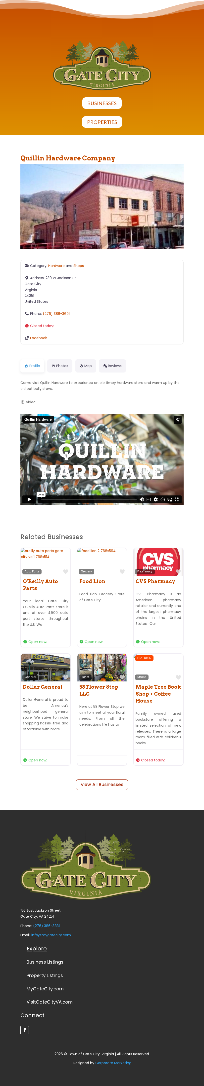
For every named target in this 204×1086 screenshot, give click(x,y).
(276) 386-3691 (56, 313)
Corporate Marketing (113, 1062)
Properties (102, 122)
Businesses (102, 103)
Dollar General (42, 687)
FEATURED (144, 658)
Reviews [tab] (115, 365)
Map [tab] (88, 365)
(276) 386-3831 (46, 925)
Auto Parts (32, 571)
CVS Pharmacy (155, 581)
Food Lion (92, 581)
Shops (78, 265)
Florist (85, 677)
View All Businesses (102, 784)
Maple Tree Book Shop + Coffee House (158, 694)
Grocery (86, 571)
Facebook (38, 338)
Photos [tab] (62, 365)
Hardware (56, 265)
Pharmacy (145, 571)
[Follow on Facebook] (24, 1030)
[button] (102, 326)
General (30, 677)
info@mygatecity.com (51, 935)
